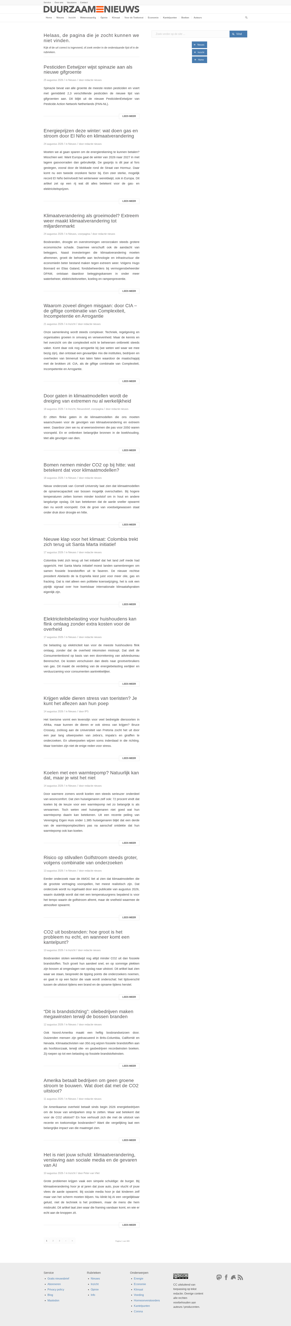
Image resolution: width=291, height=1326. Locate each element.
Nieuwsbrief (83, 409)
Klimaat (138, 1289)
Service (47, 2)
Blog (50, 1294)
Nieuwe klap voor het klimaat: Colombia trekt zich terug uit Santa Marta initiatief (91, 542)
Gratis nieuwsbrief (58, 1278)
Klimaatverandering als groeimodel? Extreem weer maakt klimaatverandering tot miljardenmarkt (91, 221)
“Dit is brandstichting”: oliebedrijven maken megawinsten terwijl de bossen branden (88, 1014)
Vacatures (72, 2)
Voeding (139, 1294)
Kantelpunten (142, 1305)
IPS (87, 711)
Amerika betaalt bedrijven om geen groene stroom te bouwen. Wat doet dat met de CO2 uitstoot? (91, 1085)
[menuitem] (48, 2)
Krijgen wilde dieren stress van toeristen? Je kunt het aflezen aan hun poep (90, 701)
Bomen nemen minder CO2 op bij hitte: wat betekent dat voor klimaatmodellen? (89, 467)
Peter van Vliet (92, 1173)
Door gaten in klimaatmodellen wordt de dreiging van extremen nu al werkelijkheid (87, 398)
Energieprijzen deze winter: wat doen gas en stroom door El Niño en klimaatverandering (91, 133)
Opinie (95, 1289)
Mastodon (53, 1300)
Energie (138, 1278)
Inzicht (71, 324)
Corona (138, 1311)
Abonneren (54, 1284)
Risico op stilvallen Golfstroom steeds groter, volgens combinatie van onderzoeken (91, 860)
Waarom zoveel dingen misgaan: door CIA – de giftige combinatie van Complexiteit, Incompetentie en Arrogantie (90, 311)
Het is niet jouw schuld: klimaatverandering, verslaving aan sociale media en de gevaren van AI (90, 1160)
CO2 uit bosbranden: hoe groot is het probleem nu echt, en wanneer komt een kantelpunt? (87, 937)
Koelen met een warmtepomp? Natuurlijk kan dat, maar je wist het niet (91, 775)
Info (93, 1294)
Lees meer (129, 116)
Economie (140, 1284)
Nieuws (72, 80)
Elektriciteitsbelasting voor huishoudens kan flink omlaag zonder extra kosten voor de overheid (90, 624)
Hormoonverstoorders (147, 1300)
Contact (84, 2)
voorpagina (84, 234)
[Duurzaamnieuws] (92, 9)
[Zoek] (245, 17)
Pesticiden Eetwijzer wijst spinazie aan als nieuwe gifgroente (88, 69)
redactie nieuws (93, 80)
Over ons (59, 2)
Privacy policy (55, 1289)
